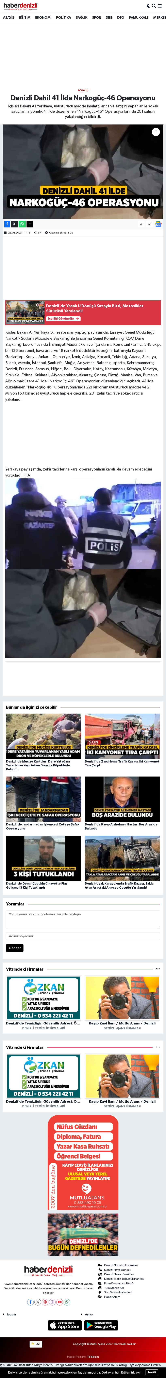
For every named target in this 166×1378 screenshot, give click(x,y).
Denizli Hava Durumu (117, 1269)
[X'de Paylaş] (14, 224)
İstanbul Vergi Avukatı (59, 1365)
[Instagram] (52, 1302)
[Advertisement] (83, 55)
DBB (109, 17)
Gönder (15, 948)
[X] (37, 1302)
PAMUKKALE (139, 17)
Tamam (152, 1372)
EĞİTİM (24, 17)
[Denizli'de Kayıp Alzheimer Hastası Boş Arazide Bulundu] (122, 799)
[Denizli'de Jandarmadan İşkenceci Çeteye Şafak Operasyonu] (43, 799)
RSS (37, 1344)
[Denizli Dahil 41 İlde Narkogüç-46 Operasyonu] (83, 171)
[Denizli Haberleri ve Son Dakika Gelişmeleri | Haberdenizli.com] (20, 6)
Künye (89, 1314)
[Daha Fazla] (30, 224)
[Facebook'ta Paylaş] (7, 224)
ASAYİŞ (8, 17)
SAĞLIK (81, 17)
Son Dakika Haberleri (118, 1292)
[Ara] (154, 6)
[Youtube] (59, 1302)
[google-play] (101, 1325)
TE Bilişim (93, 1356)
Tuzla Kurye (34, 1365)
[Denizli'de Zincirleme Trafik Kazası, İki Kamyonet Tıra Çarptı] (122, 736)
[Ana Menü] (160, 6)
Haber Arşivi (112, 1296)
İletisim (11, 1314)
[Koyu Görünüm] (148, 6)
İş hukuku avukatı (12, 1365)
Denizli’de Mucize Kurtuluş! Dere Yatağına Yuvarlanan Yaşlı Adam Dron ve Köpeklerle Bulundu (38, 765)
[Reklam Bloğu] (83, 1162)
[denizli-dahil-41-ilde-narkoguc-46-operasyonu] (83, 613)
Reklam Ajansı (86, 1365)
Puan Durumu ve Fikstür (119, 1283)
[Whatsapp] (67, 1302)
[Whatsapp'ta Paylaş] (22, 224)
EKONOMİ (43, 17)
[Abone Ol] (158, 224)
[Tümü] (158, 969)
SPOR (96, 17)
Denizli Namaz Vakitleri (119, 1274)
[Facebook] (30, 1302)
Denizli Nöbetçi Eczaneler (121, 1265)
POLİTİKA (63, 17)
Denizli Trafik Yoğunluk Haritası (124, 1278)
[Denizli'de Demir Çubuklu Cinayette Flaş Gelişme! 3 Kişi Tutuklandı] (43, 858)
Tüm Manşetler (114, 1287)
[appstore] (65, 1325)
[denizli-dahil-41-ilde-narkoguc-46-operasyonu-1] (83, 523)
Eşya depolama (139, 1365)
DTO (120, 17)
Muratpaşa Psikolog (112, 1365)
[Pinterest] (45, 1302)
